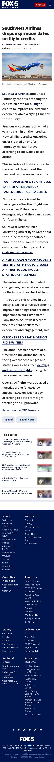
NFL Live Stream (32, 666)
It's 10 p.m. (30, 622)
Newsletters (8, 566)
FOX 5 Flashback (32, 644)
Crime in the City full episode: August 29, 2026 (15, 479)
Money (6, 629)
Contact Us (30, 608)
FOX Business (28, 44)
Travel (37, 44)
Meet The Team (32, 584)
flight (37, 104)
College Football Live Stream (32, 670)
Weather (30, 516)
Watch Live (40, 5)
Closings (29, 523)
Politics (5, 542)
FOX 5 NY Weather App (33, 538)
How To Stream (32, 581)
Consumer (7, 633)
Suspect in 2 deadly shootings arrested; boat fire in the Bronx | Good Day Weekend (17, 441)
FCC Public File (31, 615)
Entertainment (9, 552)
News (6, 516)
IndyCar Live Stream (30, 686)
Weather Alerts (32, 527)
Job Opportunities (33, 601)
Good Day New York (8, 578)
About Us (31, 577)
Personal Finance (10, 647)
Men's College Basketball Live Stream (32, 694)
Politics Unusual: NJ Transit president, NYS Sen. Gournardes (17, 492)
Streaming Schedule (7, 525)
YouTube (30, 729)
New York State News (9, 534)
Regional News (8, 660)
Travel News (26, 419)
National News (9, 539)
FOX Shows (30, 591)
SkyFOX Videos (32, 647)
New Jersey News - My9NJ (11, 667)
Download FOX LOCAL (32, 596)
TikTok (24, 729)
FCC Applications (32, 618)
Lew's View (30, 640)
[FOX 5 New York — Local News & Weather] (10, 4)
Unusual (6, 555)
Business (6, 640)
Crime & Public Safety (9, 547)
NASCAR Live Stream (31, 680)
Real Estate (7, 651)
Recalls (5, 637)
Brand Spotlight (32, 651)
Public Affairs (31, 604)
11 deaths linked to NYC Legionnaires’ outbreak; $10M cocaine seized (15, 454)
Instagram (19, 729)
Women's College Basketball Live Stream (33, 702)
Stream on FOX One (31, 660)
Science (5, 559)
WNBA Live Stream (30, 710)
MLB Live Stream (33, 675)
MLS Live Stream (33, 714)
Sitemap (6, 569)
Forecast (29, 520)
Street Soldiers (31, 637)
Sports (5, 562)
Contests (29, 611)
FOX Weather (31, 543)
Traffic (28, 530)
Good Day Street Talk (10, 586)
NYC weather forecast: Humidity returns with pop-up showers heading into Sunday (17, 467)
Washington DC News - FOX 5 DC (10, 682)
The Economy (8, 644)
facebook (13, 729)
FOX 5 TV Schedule (33, 588)
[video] (44, 442)
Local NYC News (10, 529)
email (40, 729)
